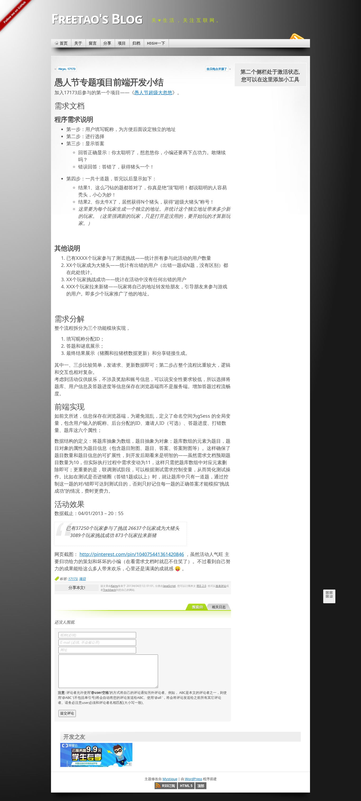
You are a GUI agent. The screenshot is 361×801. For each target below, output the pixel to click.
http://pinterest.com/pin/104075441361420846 (132, 554)
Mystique (170, 778)
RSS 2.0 (201, 586)
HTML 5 (186, 785)
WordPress (193, 778)
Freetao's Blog (96, 18)
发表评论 (221, 586)
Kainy (114, 586)
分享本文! (76, 587)
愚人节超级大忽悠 (153, 92)
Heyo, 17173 (66, 69)
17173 (72, 578)
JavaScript (169, 586)
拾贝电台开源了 (217, 69)
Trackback (109, 590)
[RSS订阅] (296, 38)
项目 (82, 578)
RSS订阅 (168, 785)
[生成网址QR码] (329, 595)
